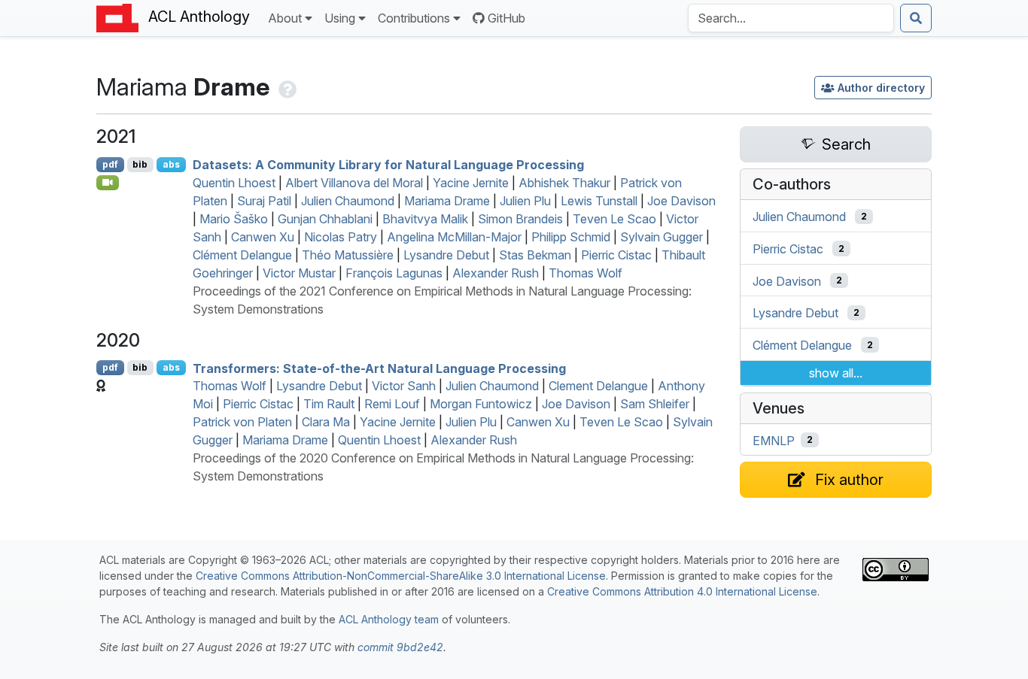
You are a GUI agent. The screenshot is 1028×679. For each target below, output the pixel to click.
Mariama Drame (447, 200)
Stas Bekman (535, 254)
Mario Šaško (233, 218)
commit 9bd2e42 (400, 647)
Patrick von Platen (242, 421)
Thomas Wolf (585, 272)
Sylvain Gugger (661, 236)
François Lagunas (394, 272)
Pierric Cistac (616, 254)
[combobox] (791, 18)
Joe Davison (681, 200)
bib (140, 164)
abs (171, 164)
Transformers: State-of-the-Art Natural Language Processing (379, 367)
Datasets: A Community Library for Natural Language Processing (388, 164)
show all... (835, 372)
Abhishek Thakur (564, 182)
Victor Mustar (299, 272)
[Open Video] (107, 182)
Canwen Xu (262, 236)
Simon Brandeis (520, 218)
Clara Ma (326, 421)
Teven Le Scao (614, 218)
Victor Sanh (404, 385)
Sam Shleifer (654, 403)
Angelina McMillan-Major (454, 236)
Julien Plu (525, 200)
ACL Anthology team (389, 619)
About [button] (285, 18)
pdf (110, 164)
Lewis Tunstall (599, 200)
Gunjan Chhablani (325, 218)
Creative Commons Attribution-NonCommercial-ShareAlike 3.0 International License (401, 575)
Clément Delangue (242, 254)
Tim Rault (328, 403)
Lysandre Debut (446, 254)
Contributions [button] (414, 18)
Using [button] (339, 18)
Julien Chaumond (347, 200)
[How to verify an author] (286, 87)
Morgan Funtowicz (481, 403)
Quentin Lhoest (234, 182)
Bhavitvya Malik (425, 218)
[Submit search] (916, 18)
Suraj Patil (264, 200)
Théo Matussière (348, 254)
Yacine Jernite (471, 182)
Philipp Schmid (570, 236)
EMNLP (774, 439)
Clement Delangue (598, 385)
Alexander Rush (495, 272)
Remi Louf (392, 403)
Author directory (881, 87)
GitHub (506, 18)
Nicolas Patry (340, 236)
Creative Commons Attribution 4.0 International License (682, 591)
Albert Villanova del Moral (354, 182)
